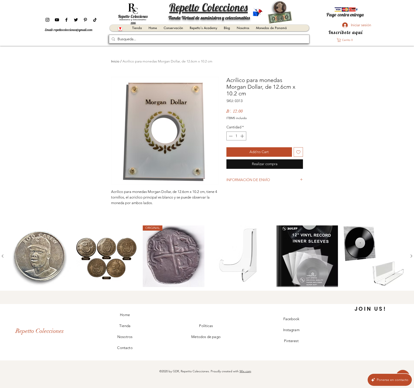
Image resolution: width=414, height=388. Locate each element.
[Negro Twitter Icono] (75, 19)
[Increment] (242, 136)
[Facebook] (66, 19)
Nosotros (124, 337)
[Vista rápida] (40, 256)
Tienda (124, 326)
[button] (346, 40)
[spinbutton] (236, 136)
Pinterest (291, 341)
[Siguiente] (411, 256)
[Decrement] (230, 136)
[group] (207, 256)
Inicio (115, 61)
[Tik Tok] (94, 19)
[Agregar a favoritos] (298, 152)
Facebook (291, 319)
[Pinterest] (85, 19)
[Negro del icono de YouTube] (57, 19)
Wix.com (245, 371)
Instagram (291, 330)
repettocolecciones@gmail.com (73, 30)
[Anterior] (2, 256)
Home (125, 315)
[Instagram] (47, 19)
